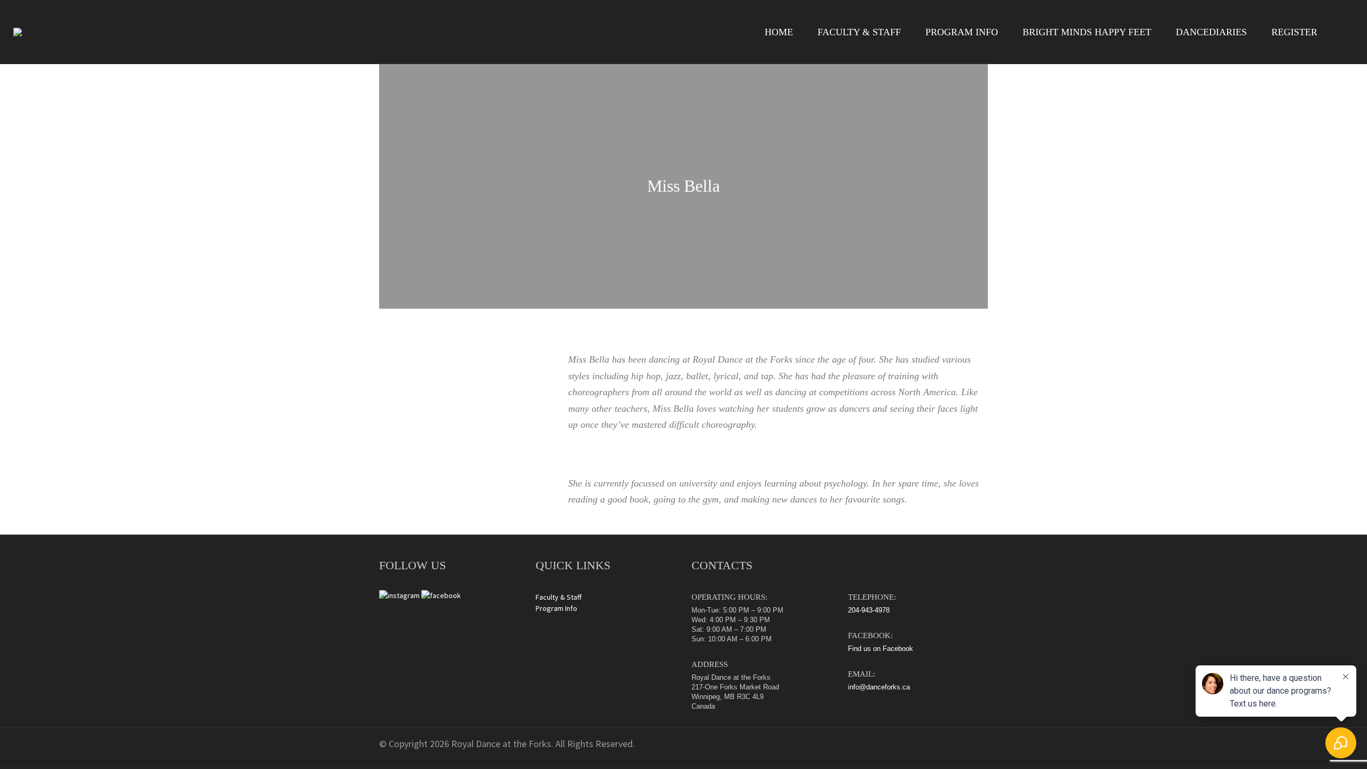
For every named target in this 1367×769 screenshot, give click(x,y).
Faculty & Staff (559, 597)
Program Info (556, 608)
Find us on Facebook (880, 649)
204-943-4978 (869, 610)
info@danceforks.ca (879, 687)
